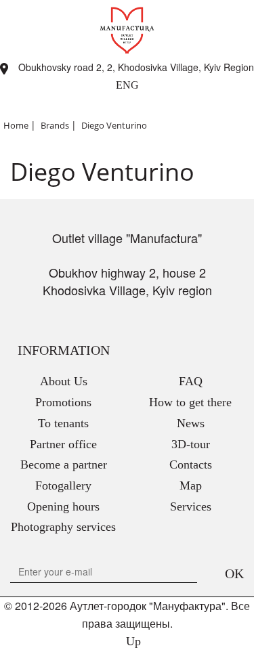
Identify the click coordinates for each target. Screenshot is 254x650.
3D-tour (190, 444)
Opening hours (63, 506)
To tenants (63, 423)
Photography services (63, 527)
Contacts (190, 464)
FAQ (191, 381)
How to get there (190, 402)
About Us (63, 381)
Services (190, 506)
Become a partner (63, 464)
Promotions (63, 402)
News (191, 423)
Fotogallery (63, 485)
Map (190, 485)
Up (132, 641)
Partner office (63, 444)
